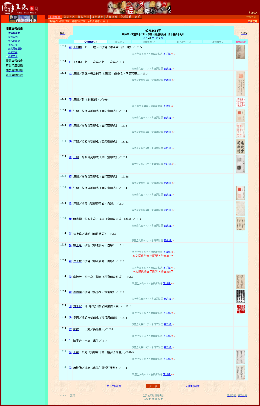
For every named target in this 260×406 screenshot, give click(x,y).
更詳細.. (167, 53)
